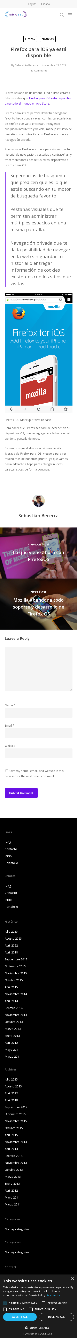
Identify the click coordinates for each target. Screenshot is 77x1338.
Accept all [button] (20, 1317)
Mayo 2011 (12, 1049)
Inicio (8, 856)
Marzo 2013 (13, 1029)
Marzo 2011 (13, 1056)
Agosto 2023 (13, 938)
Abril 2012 (11, 1043)
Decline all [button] (56, 1317)
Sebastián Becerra (26, 65)
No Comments (38, 70)
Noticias (48, 39)
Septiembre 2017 (16, 959)
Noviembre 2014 (16, 994)
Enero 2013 (12, 1036)
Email (9, 725)
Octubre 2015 (14, 980)
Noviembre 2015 (16, 973)
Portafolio (11, 863)
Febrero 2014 (14, 1008)
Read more (53, 1295)
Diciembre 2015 (15, 966)
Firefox (30, 39)
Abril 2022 (11, 945)
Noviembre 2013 (16, 1015)
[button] (70, 15)
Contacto (11, 849)
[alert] (38, 1306)
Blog (8, 842)
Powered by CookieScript (38, 1333)
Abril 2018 (11, 952)
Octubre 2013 (14, 1022)
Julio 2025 (11, 931)
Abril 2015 (11, 987)
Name (10, 705)
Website (10, 746)
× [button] (72, 1278)
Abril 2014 (11, 1001)
